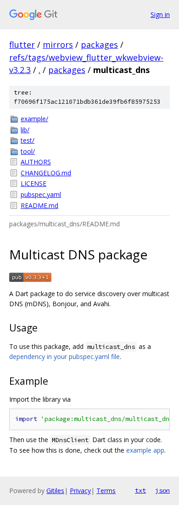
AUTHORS (36, 161)
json (162, 490)
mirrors (58, 44)
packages (99, 44)
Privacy (80, 490)
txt (140, 490)
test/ (27, 140)
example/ (34, 118)
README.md (39, 205)
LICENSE (33, 183)
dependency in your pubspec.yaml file (64, 356)
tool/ (28, 151)
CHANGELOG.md (46, 172)
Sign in (160, 14)
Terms (106, 490)
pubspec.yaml (41, 194)
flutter (22, 44)
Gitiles (55, 490)
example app (145, 450)
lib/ (25, 129)
